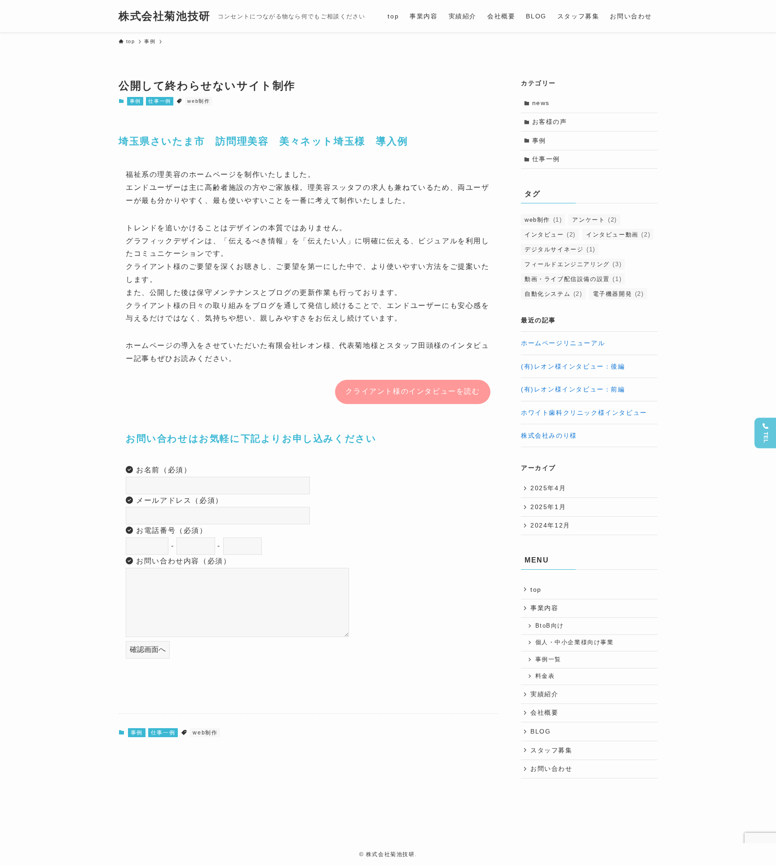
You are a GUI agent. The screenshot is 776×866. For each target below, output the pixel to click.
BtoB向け (549, 626)
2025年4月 (548, 488)
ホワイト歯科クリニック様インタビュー (584, 412)
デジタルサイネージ (560, 249)
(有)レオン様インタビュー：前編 (573, 389)
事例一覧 (548, 659)
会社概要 (544, 712)
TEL (766, 437)
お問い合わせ (551, 768)
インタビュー (550, 234)
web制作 (198, 101)
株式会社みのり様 (549, 435)
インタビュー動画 (618, 234)
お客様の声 (549, 121)
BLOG (540, 731)
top (536, 589)
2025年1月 (548, 506)
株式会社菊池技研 (165, 16)
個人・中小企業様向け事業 (574, 642)
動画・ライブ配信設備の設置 (573, 279)
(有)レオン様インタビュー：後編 (573, 366)
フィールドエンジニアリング (573, 264)
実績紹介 (544, 694)
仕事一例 (159, 101)
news (541, 102)
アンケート (594, 219)
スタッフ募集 (551, 750)
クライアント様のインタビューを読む (412, 391)
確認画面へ (148, 649)
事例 (135, 101)
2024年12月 (550, 525)
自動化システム (553, 293)
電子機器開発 (618, 293)
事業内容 (544, 607)
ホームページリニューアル (563, 343)
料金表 (545, 676)
